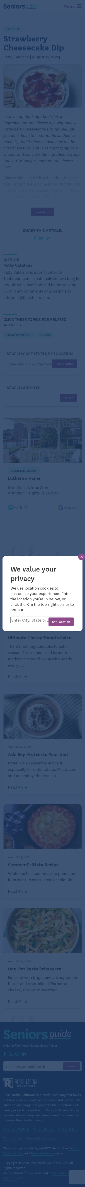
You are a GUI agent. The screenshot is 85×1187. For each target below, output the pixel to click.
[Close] (81, 556)
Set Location (61, 621)
